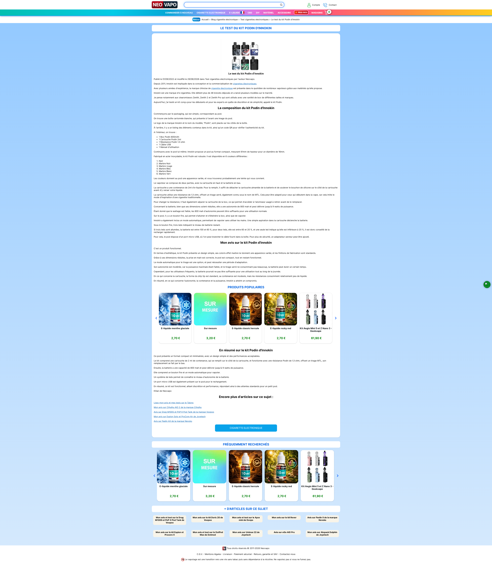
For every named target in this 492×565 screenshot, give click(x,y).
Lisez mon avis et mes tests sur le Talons (173, 402)
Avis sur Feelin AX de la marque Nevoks (173, 421)
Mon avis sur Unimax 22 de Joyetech (246, 533)
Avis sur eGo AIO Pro (284, 532)
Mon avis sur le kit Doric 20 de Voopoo (208, 518)
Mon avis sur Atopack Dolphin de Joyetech (322, 533)
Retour (196, 19)
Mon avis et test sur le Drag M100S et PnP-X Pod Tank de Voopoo (169, 520)
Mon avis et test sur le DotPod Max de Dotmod (208, 533)
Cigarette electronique (211, 12)
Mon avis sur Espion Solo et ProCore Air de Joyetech (180, 416)
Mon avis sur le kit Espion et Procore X (170, 533)
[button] (487, 284)
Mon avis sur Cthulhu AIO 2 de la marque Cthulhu (178, 407)
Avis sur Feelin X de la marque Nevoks (322, 518)
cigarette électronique (222, 88)
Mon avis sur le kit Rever (284, 517)
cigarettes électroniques (244, 83)
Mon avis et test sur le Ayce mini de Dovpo (246, 518)
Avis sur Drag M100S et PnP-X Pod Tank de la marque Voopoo (184, 412)
